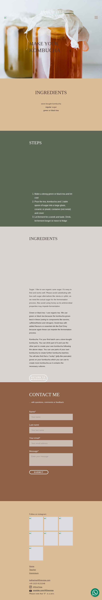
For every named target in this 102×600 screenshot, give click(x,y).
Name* (32, 412)
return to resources (38, 378)
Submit (39, 472)
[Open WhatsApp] (95, 592)
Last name (34, 425)
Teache (32, 570)
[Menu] (96, 17)
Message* (34, 451)
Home (31, 566)
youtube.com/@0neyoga (43, 590)
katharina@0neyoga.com (39, 580)
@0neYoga (37, 587)
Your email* (34, 438)
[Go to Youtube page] (30, 590)
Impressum (34, 573)
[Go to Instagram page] (30, 587)
